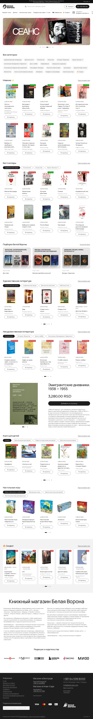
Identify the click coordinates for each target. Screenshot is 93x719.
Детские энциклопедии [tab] (68, 440)
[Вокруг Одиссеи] (76, 258)
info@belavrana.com (70, 685)
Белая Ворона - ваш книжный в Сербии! (32, 716)
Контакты (6, 697)
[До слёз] (17, 258)
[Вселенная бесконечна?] (46, 258)
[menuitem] (7, 12)
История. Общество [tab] (24, 336)
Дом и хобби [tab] (39, 336)
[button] (82, 6)
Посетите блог (85, 244)
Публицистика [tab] (64, 285)
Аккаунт (70, 6)
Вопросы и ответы (9, 683)
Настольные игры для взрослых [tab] (15, 496)
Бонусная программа (10, 687)
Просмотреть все (84, 80)
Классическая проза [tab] (11, 285)
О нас (5, 681)
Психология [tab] (27, 167)
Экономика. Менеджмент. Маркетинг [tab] (60, 336)
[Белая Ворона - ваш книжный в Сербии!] (9, 7)
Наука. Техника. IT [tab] (52, 167)
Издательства (7, 691)
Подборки (6, 689)
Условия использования (11, 693)
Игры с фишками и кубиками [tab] (14, 492)
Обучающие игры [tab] (34, 492)
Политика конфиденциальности (13, 695)
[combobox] (43, 6)
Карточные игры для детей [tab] (54, 492)
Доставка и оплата (9, 685)
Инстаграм (66, 690)
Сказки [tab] (7, 440)
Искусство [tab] (39, 167)
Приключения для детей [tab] (22, 440)
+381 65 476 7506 (39, 691)
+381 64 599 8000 (39, 683)
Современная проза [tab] (11, 167)
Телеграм (66, 692)
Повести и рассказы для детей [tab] (45, 440)
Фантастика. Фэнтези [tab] (48, 285)
